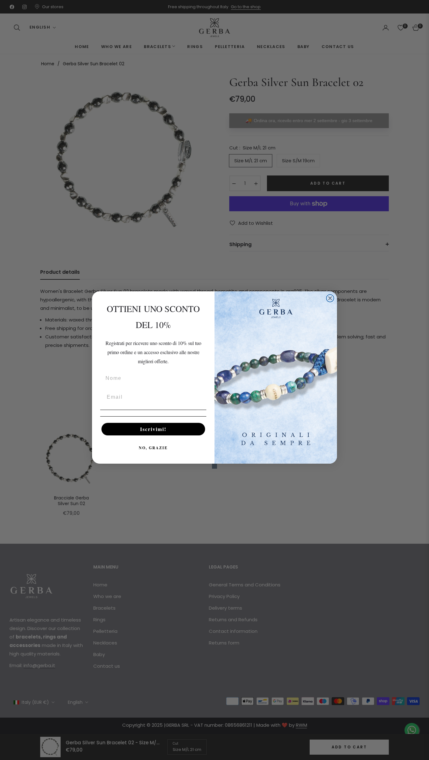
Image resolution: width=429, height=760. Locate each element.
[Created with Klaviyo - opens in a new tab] (214, 466)
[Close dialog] (330, 298)
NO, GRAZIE (153, 447)
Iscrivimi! (153, 429)
